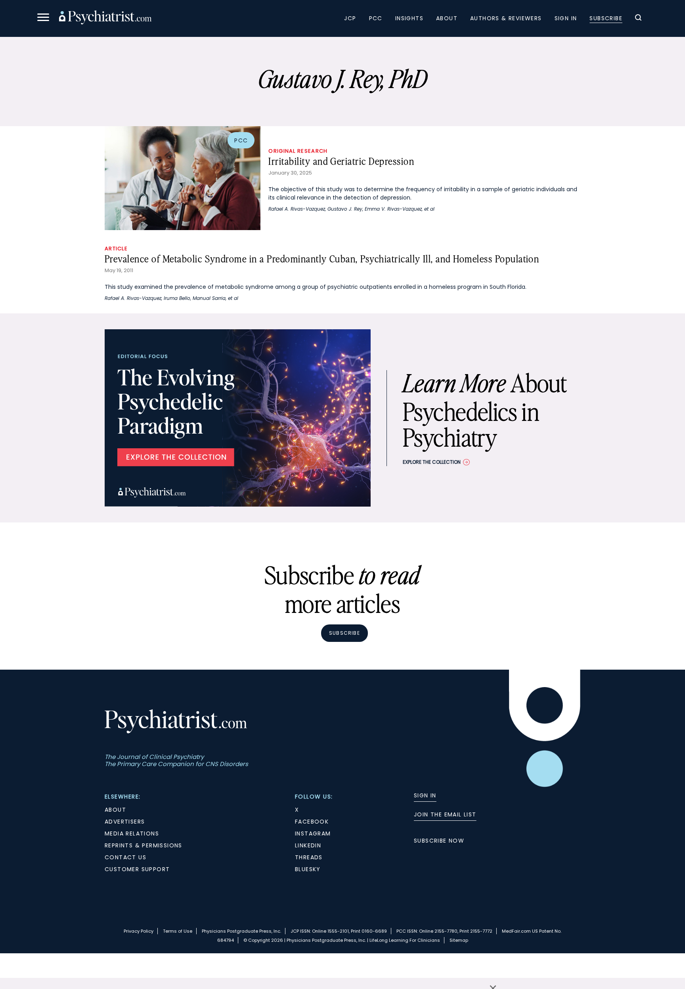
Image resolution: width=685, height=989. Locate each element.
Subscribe (605, 18)
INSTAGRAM (313, 833)
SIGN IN (425, 795)
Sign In (566, 18)
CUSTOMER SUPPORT (137, 869)
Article (116, 248)
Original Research (297, 151)
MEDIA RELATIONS (132, 833)
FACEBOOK (312, 822)
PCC (376, 18)
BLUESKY (308, 869)
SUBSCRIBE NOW (439, 841)
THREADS (309, 857)
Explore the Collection (432, 462)
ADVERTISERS (125, 822)
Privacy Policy (138, 931)
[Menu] (43, 18)
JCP (350, 18)
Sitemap (459, 940)
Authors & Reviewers (506, 18)
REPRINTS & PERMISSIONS (143, 845)
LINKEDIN (308, 845)
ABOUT (115, 810)
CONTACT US (125, 857)
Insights (409, 18)
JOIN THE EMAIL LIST (445, 814)
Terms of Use (177, 931)
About (446, 18)
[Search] (638, 19)
